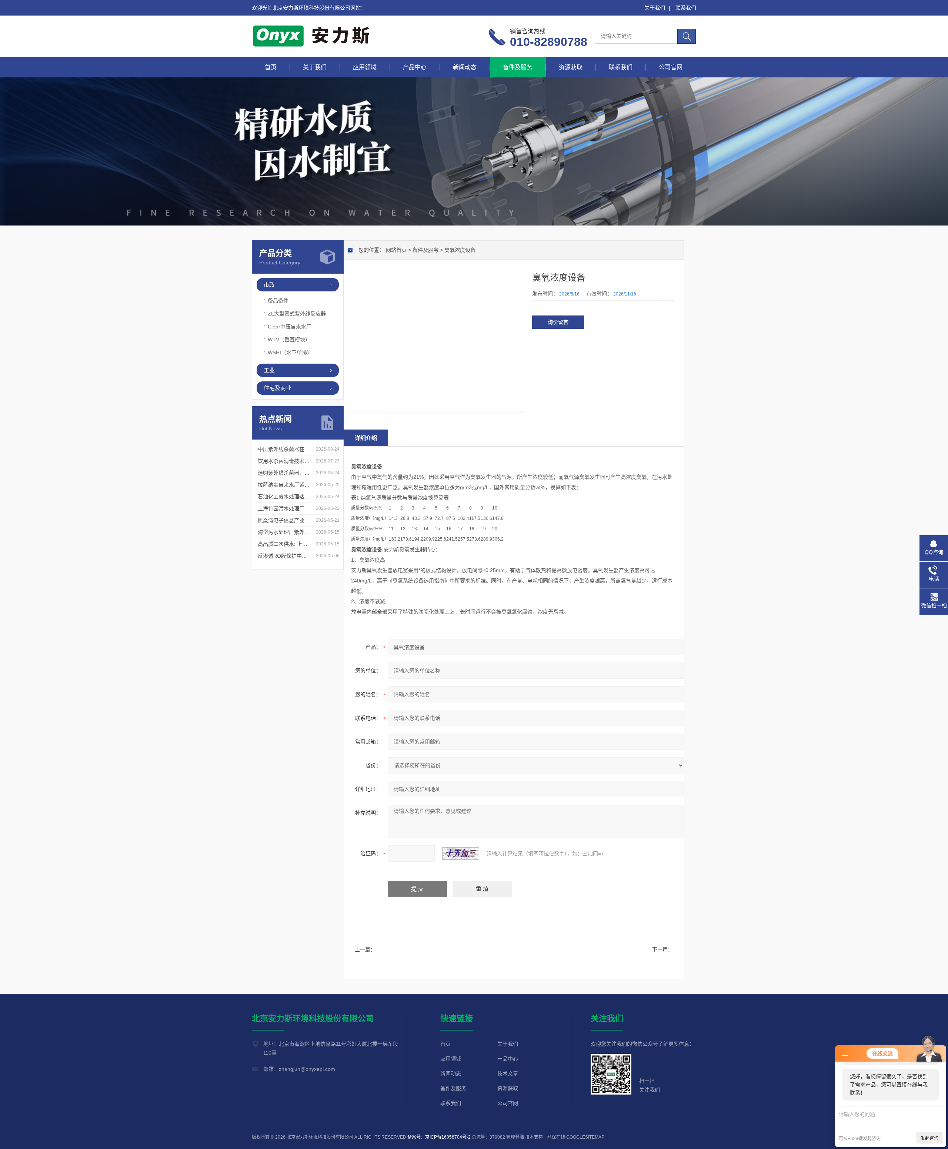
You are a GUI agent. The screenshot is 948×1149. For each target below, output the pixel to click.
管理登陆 (515, 1137)
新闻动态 (465, 67)
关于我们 (654, 8)
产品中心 (415, 67)
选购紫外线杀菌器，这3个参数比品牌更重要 (308, 473)
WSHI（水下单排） (290, 352)
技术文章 (507, 1073)
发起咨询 (929, 1138)
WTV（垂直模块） (289, 340)
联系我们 (685, 8)
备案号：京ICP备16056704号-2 (439, 1137)
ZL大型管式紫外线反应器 (297, 314)
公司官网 (670, 67)
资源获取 (571, 67)
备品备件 (278, 301)
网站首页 (396, 250)
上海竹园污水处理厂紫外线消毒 (294, 508)
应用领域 (365, 67)
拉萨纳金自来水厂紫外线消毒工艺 (297, 485)
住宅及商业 (277, 388)
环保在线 (556, 1137)
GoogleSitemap (585, 1137)
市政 (269, 284)
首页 (271, 67)
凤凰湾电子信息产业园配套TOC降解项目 (305, 520)
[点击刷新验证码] (460, 853)
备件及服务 (518, 67)
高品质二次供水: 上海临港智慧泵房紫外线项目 (311, 544)
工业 (269, 370)
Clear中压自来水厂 (289, 327)
